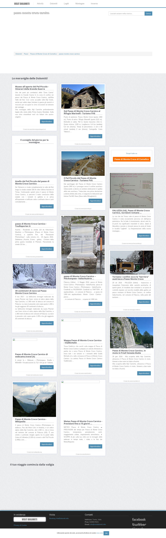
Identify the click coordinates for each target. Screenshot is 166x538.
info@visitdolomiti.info (98, 524)
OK (106, 533)
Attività (40, 3)
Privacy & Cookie (20, 525)
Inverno (94, 3)
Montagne (79, 3)
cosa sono (99, 533)
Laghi (66, 3)
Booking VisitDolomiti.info (59, 518)
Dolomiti (53, 3)
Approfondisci (47, 121)
